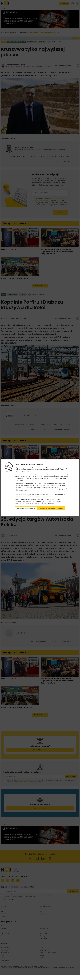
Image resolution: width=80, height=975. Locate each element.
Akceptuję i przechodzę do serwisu (51, 508)
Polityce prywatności (48, 503)
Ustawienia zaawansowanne (26, 508)
